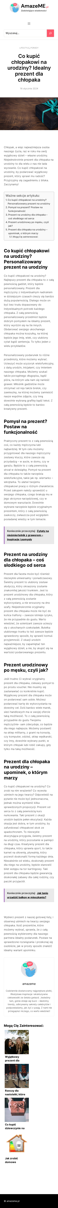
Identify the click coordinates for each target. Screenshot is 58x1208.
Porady (34, 48)
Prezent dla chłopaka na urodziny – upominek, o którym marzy (27, 231)
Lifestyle (24, 48)
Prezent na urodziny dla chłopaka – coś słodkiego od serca (27, 216)
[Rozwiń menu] (29, 23)
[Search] (50, 33)
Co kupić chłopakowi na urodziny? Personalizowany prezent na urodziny (29, 201)
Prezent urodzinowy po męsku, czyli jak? (28, 224)
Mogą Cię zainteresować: (25, 236)
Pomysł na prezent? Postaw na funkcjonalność (25, 209)
